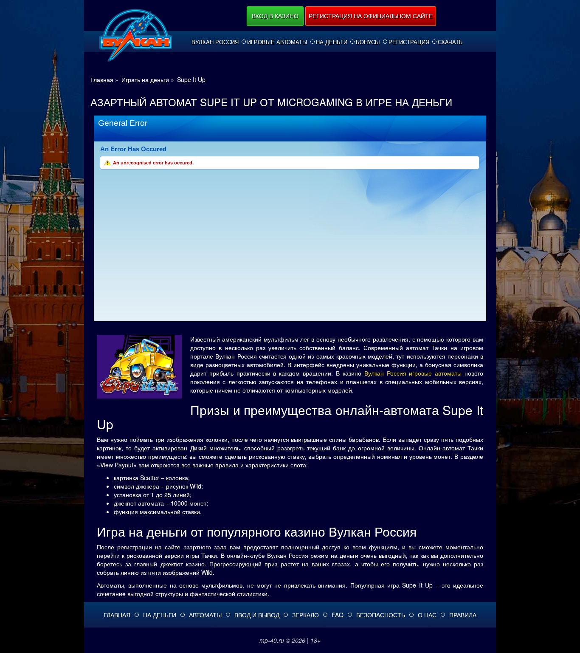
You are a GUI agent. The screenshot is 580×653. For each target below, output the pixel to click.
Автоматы (205, 615)
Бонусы (368, 42)
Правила (462, 615)
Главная (117, 615)
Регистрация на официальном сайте (371, 15)
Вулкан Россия (215, 42)
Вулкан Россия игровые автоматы (413, 373)
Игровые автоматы (277, 42)
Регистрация (409, 42)
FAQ (337, 615)
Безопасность (380, 615)
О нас (427, 615)
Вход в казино (275, 15)
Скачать (450, 42)
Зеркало (305, 615)
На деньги (331, 42)
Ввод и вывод (256, 615)
